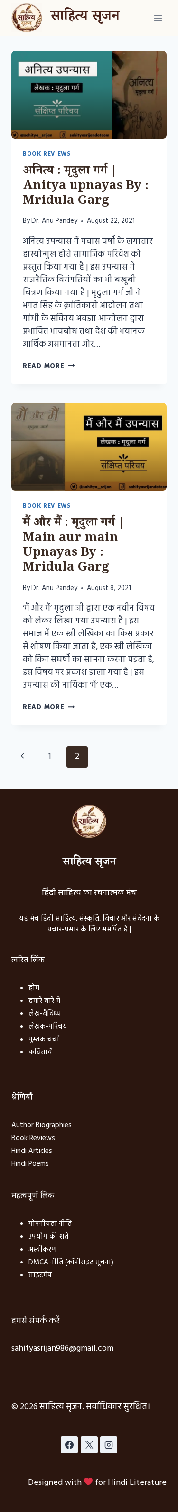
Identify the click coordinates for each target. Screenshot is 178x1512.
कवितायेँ (40, 1052)
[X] (89, 1444)
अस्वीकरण (42, 1249)
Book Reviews (47, 154)
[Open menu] (158, 17)
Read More (49, 366)
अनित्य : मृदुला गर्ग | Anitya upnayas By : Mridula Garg (86, 186)
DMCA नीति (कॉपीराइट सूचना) (70, 1262)
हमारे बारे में (44, 1001)
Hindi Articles (31, 1151)
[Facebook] (69, 1444)
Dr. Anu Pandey (54, 221)
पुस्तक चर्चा (43, 1039)
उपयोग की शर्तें (48, 1236)
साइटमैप (40, 1275)
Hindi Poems (30, 1164)
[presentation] (89, 95)
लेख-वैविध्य (44, 1014)
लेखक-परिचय (47, 1026)
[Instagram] (108, 1444)
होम (33, 988)
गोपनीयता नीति (50, 1224)
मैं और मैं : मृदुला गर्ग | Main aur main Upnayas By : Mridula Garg (74, 546)
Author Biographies (41, 1125)
